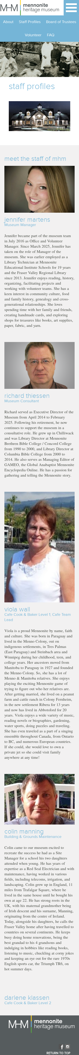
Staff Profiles (30, 22)
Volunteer (33, 35)
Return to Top (58, 1053)
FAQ (50, 35)
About (8, 22)
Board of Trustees (61, 22)
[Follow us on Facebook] (61, 1046)
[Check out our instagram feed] (67, 1046)
